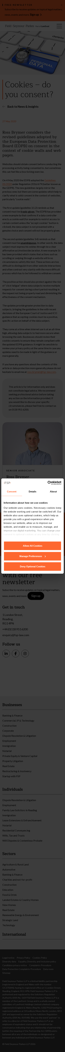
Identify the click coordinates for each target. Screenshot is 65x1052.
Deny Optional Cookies (32, 566)
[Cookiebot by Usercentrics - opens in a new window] (47, 483)
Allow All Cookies (32, 545)
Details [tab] (32, 491)
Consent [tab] (11, 491)
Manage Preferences (30, 556)
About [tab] (53, 491)
